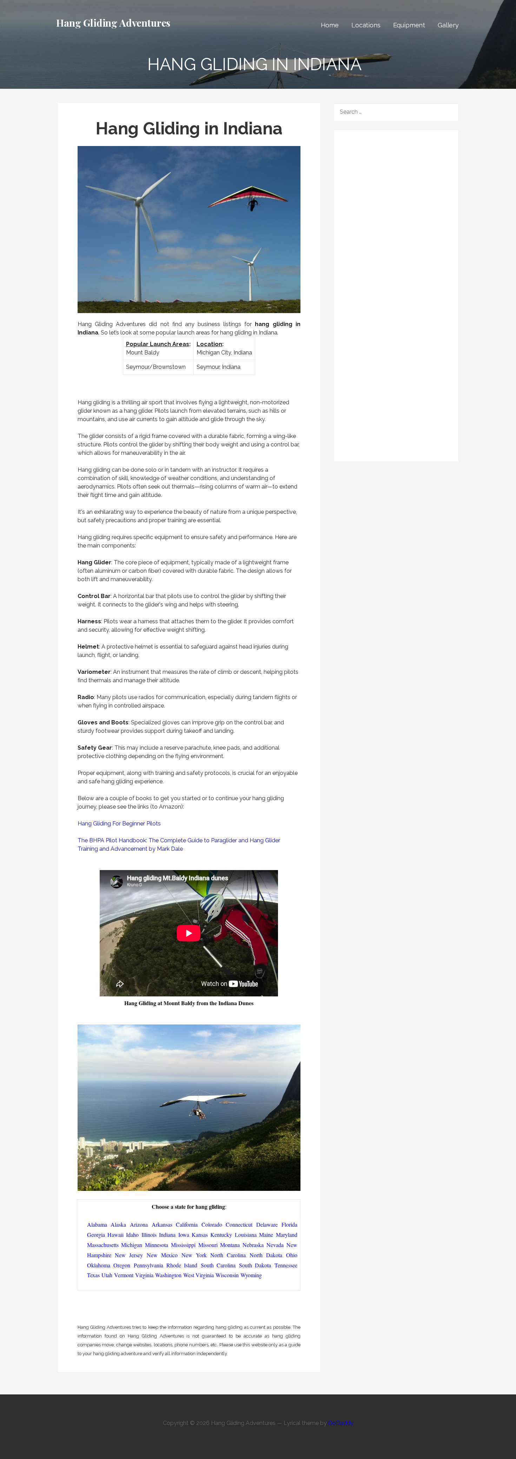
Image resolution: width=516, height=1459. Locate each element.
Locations (366, 25)
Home (330, 25)
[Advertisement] (398, 185)
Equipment (409, 25)
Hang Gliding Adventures (113, 22)
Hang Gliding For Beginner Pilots (119, 823)
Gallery (448, 25)
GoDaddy (340, 1423)
